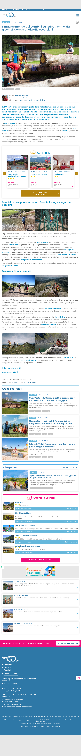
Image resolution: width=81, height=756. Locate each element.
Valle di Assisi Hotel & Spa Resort (28, 546)
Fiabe (50, 434)
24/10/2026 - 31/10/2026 (24, 542)
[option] (17, 172)
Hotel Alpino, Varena (39, 174)
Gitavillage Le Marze (23, 513)
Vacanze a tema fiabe (12, 688)
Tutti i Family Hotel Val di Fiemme (40, 193)
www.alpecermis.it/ (10, 372)
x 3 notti (70, 509)
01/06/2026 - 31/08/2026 (24, 522)
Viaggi (6, 22)
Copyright (25, 726)
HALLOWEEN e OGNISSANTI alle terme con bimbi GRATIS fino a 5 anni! (38, 539)
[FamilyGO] (9, 15)
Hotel (10, 171)
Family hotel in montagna (13, 699)
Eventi (32, 418)
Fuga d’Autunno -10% (22, 506)
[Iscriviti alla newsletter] (78, 678)
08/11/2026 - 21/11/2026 (23, 509)
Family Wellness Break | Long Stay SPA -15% (30, 549)
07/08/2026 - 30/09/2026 (24, 552)
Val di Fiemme (17, 22)
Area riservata (11, 674)
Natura (17, 89)
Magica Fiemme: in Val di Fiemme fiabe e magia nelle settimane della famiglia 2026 (50, 422)
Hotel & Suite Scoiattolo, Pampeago (17, 175)
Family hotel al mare (11, 702)
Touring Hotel (59, 174)
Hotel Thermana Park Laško (26, 536)
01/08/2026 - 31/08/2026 (24, 532)
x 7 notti (70, 531)
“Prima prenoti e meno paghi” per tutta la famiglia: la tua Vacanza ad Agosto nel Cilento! (46, 529)
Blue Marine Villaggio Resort (26, 525)
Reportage (45, 411)
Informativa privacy (37, 726)
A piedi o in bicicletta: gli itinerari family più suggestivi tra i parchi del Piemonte (53, 476)
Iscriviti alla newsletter (68, 643)
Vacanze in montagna (12, 686)
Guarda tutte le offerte (40, 560)
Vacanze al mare (10, 683)
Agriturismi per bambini (13, 704)
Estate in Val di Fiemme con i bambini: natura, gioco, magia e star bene (52, 445)
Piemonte (42, 473)
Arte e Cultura (34, 488)
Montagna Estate (8, 89)
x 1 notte (71, 542)
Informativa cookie (53, 726)
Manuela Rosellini (21, 96)
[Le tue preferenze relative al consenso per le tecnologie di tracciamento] (2, 567)
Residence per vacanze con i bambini (18, 707)
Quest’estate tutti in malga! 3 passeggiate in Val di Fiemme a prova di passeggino (52, 399)
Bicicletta (50, 488)
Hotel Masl (19, 502)
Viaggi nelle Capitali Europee (15, 691)
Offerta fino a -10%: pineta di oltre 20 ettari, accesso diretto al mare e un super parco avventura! (45, 518)
